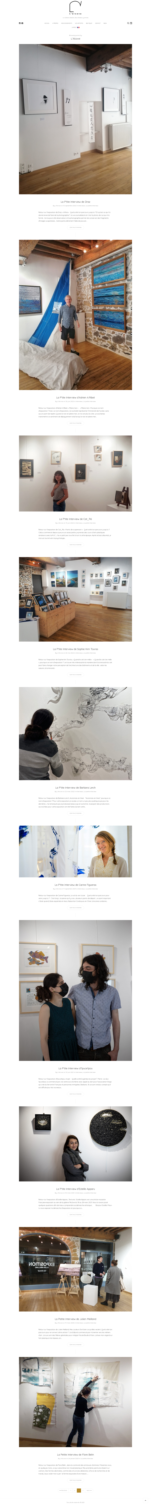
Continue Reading (75, 227)
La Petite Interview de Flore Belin (75, 1454)
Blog (105, 23)
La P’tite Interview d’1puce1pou (75, 1068)
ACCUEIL (46, 23)
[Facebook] (22, 23)
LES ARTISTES (79, 23)
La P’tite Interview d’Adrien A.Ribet (75, 397)
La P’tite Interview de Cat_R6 (75, 519)
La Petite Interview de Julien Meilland (75, 1319)
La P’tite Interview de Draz (75, 201)
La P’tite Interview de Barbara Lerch (75, 787)
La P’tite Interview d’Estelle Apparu (75, 1188)
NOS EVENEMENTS (66, 23)
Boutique (89, 23)
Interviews (81, 206)
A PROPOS (55, 23)
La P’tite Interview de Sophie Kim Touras (75, 649)
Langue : (74, 27)
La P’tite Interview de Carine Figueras (75, 884)
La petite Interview (92, 206)
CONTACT (98, 23)
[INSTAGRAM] (20, 23)
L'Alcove (58, 206)
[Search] (128, 23)
